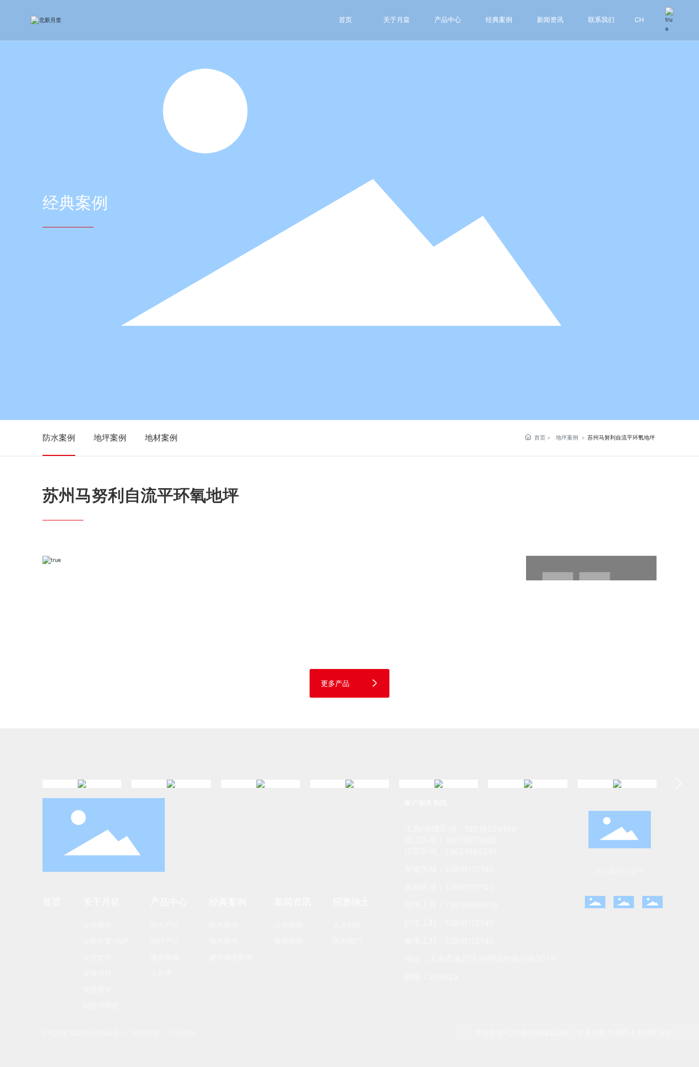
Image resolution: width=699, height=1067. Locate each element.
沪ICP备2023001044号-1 (84, 1033)
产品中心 (447, 20)
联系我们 (601, 20)
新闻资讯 (550, 20)
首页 (345, 20)
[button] (679, 783)
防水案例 (58, 437)
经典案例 (499, 20)
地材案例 (161, 437)
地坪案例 (110, 437)
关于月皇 (396, 20)
